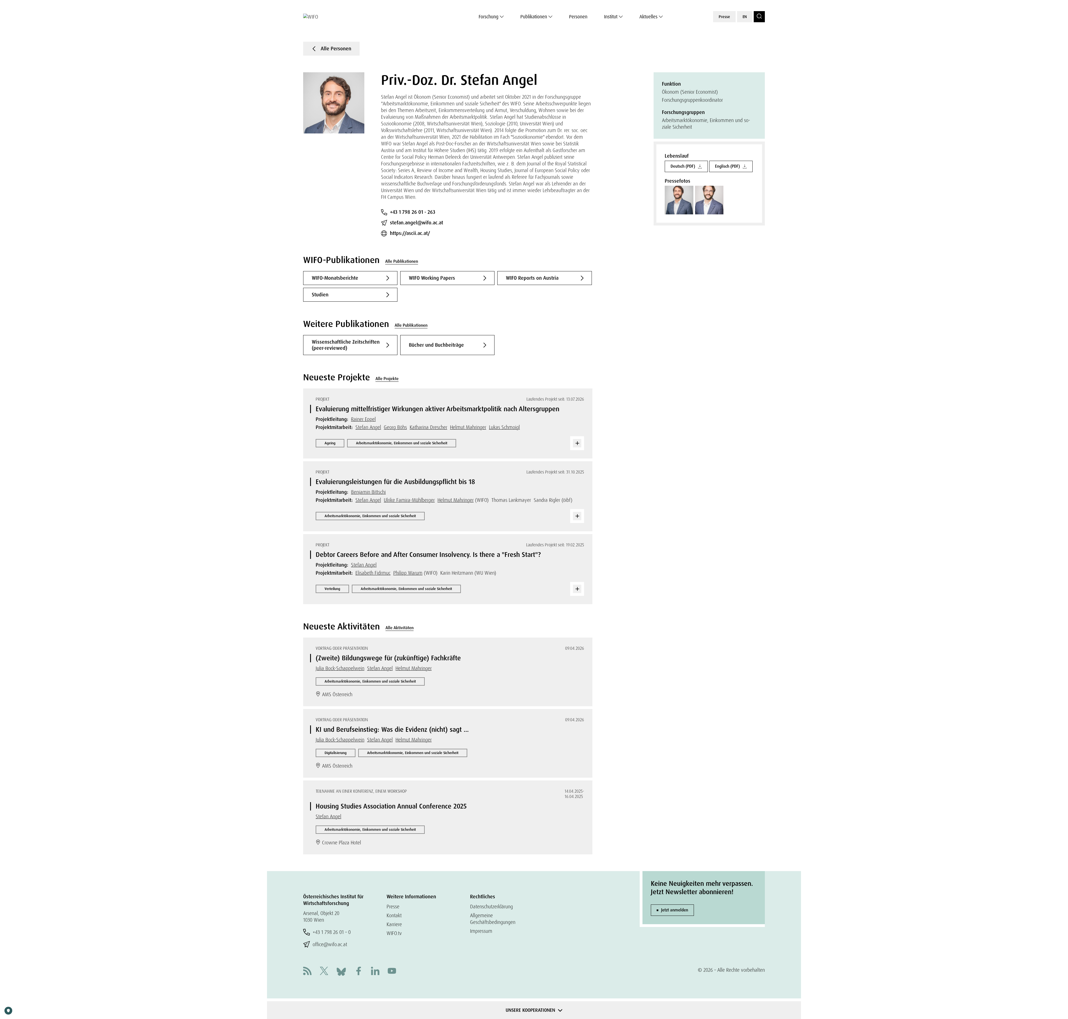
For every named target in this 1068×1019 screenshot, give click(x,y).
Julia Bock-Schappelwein (340, 668)
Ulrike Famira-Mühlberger (409, 500)
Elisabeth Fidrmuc (372, 573)
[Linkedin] (375, 971)
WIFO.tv (394, 933)
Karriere (394, 924)
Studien (320, 294)
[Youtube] (392, 971)
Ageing (330, 443)
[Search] (759, 16)
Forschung (488, 17)
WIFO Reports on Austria (532, 278)
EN (745, 16)
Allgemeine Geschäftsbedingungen (492, 918)
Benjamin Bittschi (368, 492)
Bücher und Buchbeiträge (436, 345)
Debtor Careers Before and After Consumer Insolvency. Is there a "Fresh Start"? (428, 554)
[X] (324, 971)
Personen (578, 17)
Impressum (481, 931)
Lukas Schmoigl (504, 427)
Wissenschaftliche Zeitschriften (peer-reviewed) (346, 345)
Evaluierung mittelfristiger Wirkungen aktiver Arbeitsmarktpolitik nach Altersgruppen (437, 409)
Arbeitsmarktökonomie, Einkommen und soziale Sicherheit (401, 443)
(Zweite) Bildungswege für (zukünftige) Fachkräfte (388, 658)
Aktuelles (648, 17)
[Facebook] (358, 971)
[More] (577, 443)
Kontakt (394, 915)
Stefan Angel (368, 427)
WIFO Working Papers (432, 278)
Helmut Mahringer (468, 427)
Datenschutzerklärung (491, 906)
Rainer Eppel (363, 419)
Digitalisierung (336, 752)
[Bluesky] (341, 971)
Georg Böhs (395, 427)
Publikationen (533, 17)
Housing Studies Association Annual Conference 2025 (391, 806)
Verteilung (332, 588)
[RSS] (307, 971)
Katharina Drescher (428, 427)
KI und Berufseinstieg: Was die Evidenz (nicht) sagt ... (392, 729)
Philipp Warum (407, 573)
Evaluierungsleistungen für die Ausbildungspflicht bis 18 (395, 481)
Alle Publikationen (401, 261)
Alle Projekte (387, 378)
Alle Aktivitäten (399, 628)
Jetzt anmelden (674, 910)
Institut (610, 17)
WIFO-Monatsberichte (335, 278)
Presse (724, 16)
